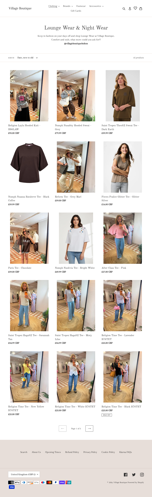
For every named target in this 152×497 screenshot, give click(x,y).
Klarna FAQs (125, 452)
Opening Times (53, 452)
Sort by (11, 58)
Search (23, 452)
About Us (36, 452)
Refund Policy (72, 452)
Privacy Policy (90, 452)
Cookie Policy (108, 452)
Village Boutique (121, 482)
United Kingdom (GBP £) (23, 474)
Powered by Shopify (136, 482)
